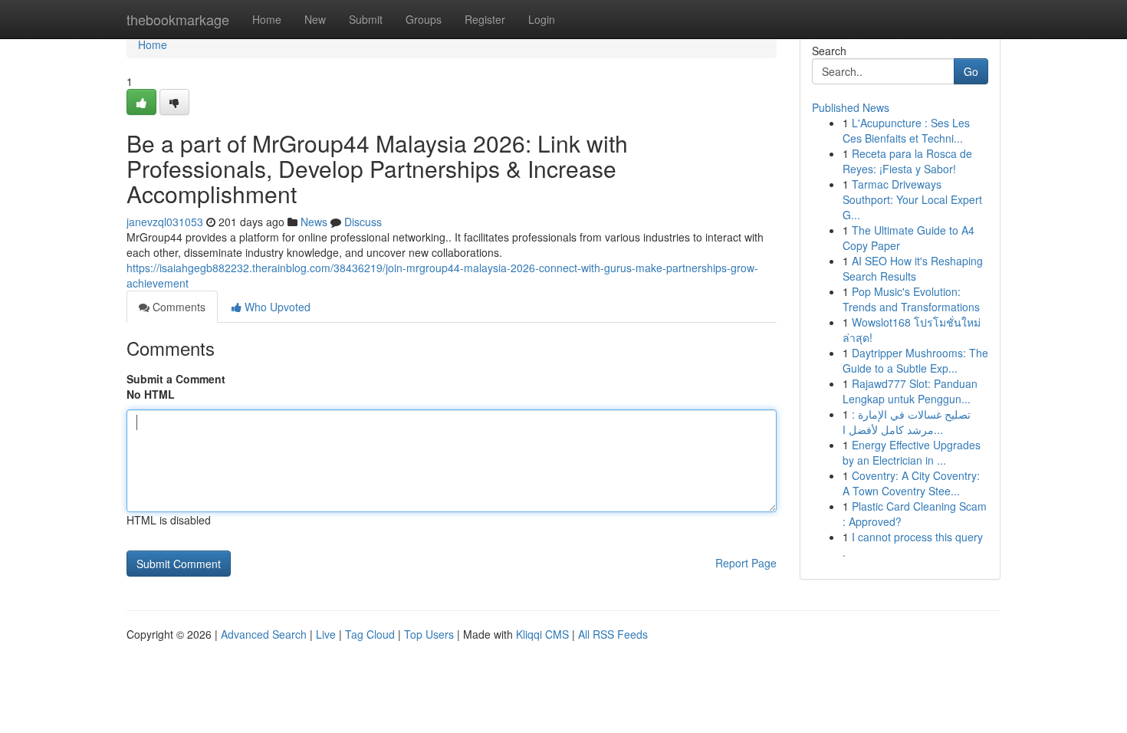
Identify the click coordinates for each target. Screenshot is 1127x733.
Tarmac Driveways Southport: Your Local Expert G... (912, 199)
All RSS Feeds (613, 634)
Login (541, 19)
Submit (366, 19)
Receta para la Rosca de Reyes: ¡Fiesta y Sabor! (907, 161)
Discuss (363, 221)
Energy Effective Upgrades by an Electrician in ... (912, 452)
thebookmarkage (178, 19)
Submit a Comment (176, 378)
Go (971, 71)
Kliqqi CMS (542, 634)
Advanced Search (264, 634)
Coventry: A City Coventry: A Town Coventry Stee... (911, 483)
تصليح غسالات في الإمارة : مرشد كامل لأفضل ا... (907, 421)
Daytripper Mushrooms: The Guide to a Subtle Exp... (915, 360)
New (315, 19)
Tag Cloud (370, 634)
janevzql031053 (165, 221)
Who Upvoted (276, 306)
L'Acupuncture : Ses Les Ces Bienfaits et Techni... (906, 130)
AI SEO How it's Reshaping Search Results (913, 268)
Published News (850, 107)
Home (266, 19)
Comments (177, 306)
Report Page (746, 562)
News (314, 221)
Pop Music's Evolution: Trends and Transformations (911, 299)
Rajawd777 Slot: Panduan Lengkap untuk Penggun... (910, 391)
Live (326, 634)
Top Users (429, 634)
